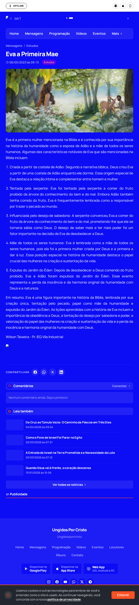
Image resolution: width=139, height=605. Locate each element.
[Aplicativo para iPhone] (123, 6)
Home (14, 33)
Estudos (32, 46)
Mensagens (34, 33)
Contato (77, 555)
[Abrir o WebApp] (130, 6)
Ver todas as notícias (68, 484)
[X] (52, 372)
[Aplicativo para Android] (116, 6)
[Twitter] (82, 581)
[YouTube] (65, 581)
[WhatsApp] (43, 372)
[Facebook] (35, 372)
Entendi (123, 595)
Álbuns (61, 555)
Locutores (116, 547)
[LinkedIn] (61, 372)
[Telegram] (90, 581)
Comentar (119, 386)
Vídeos (81, 33)
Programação (59, 33)
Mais (117, 33)
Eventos (99, 33)
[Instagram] (48, 581)
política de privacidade (64, 599)
